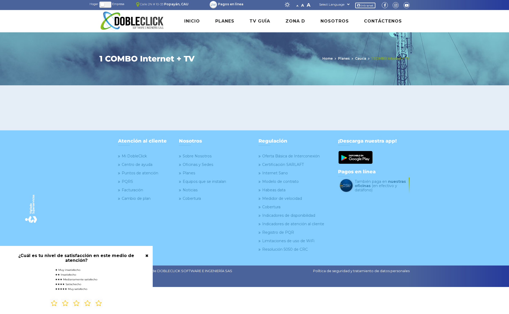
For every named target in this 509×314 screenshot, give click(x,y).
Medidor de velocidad (282, 198)
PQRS (127, 181)
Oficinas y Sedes (198, 164)
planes (344, 58)
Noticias (190, 190)
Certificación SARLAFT (283, 164)
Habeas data (274, 190)
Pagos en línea (230, 4)
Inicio (192, 21)
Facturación (132, 190)
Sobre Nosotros (197, 156)
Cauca (360, 58)
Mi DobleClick (134, 156)
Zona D (295, 21)
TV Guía (259, 21)
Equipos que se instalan (204, 181)
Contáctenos (383, 21)
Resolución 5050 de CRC (285, 249)
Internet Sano (275, 173)
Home (327, 58)
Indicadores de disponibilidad (288, 215)
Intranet (367, 5)
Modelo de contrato (280, 181)
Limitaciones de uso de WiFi (288, 240)
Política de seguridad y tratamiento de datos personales (361, 271)
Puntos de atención (140, 173)
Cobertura (192, 198)
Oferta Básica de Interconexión (291, 156)
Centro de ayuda (137, 164)
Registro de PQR (278, 232)
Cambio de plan (136, 198)
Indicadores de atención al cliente (293, 224)
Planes (224, 21)
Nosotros (335, 21)
